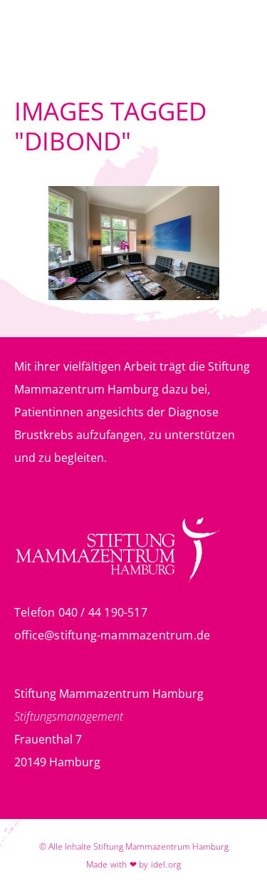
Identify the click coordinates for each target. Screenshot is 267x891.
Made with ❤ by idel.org (134, 864)
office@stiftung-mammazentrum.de (112, 635)
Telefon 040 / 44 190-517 (80, 612)
